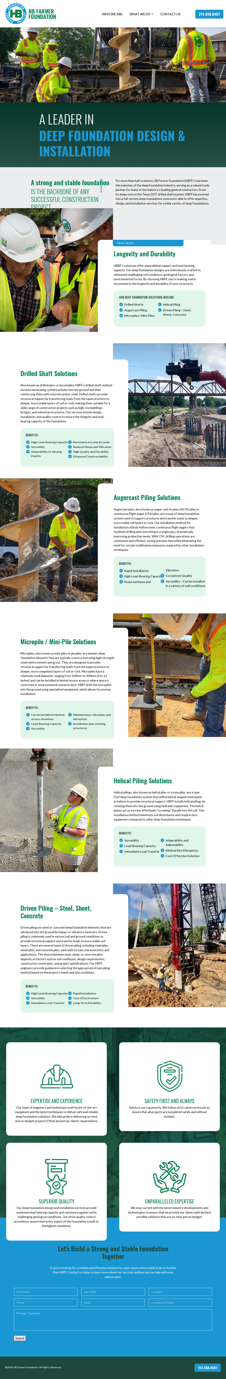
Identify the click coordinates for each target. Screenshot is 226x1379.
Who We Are (112, 14)
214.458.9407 (209, 14)
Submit (20, 1338)
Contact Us (170, 14)
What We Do (140, 14)
